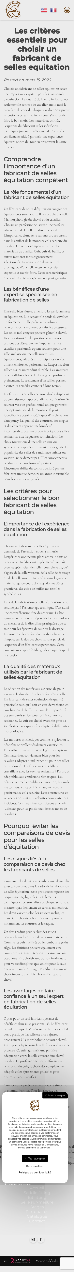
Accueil (37, 1188)
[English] (44, 9)
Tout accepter (36, 1158)
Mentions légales (47, 1261)
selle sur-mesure (42, 235)
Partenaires (37, 1211)
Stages (37, 1207)
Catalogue (37, 1216)
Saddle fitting (37, 1192)
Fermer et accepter (56, 1095)
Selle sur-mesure (37, 1202)
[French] (53, 9)
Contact (37, 1221)
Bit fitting (37, 1197)
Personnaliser (34, 1166)
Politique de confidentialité (35, 1172)
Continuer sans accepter (18, 1184)
